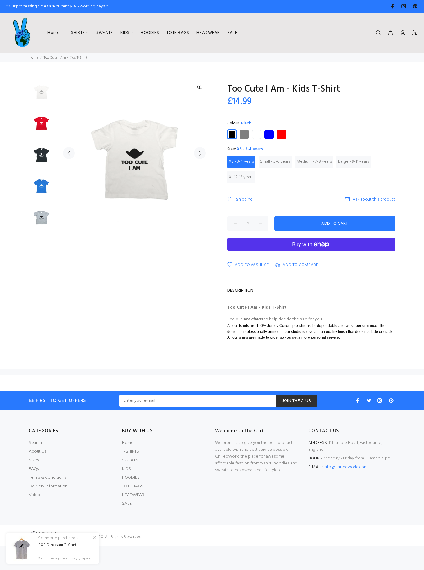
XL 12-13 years (241, 177)
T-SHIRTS (130, 451)
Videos (35, 495)
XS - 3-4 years (241, 161)
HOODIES (131, 477)
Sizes (34, 460)
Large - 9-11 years (353, 161)
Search (35, 442)
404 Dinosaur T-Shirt (57, 545)
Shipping (244, 199)
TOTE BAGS (132, 486)
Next (200, 153)
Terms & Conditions (47, 477)
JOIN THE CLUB (296, 401)
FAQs (34, 469)
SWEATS (130, 460)
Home (33, 58)
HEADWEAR (133, 495)
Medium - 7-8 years (314, 161)
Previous (69, 153)
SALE (127, 503)
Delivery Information (48, 486)
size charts (253, 319)
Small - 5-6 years (275, 161)
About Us (37, 451)
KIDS (126, 469)
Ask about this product (374, 199)
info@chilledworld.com (345, 467)
